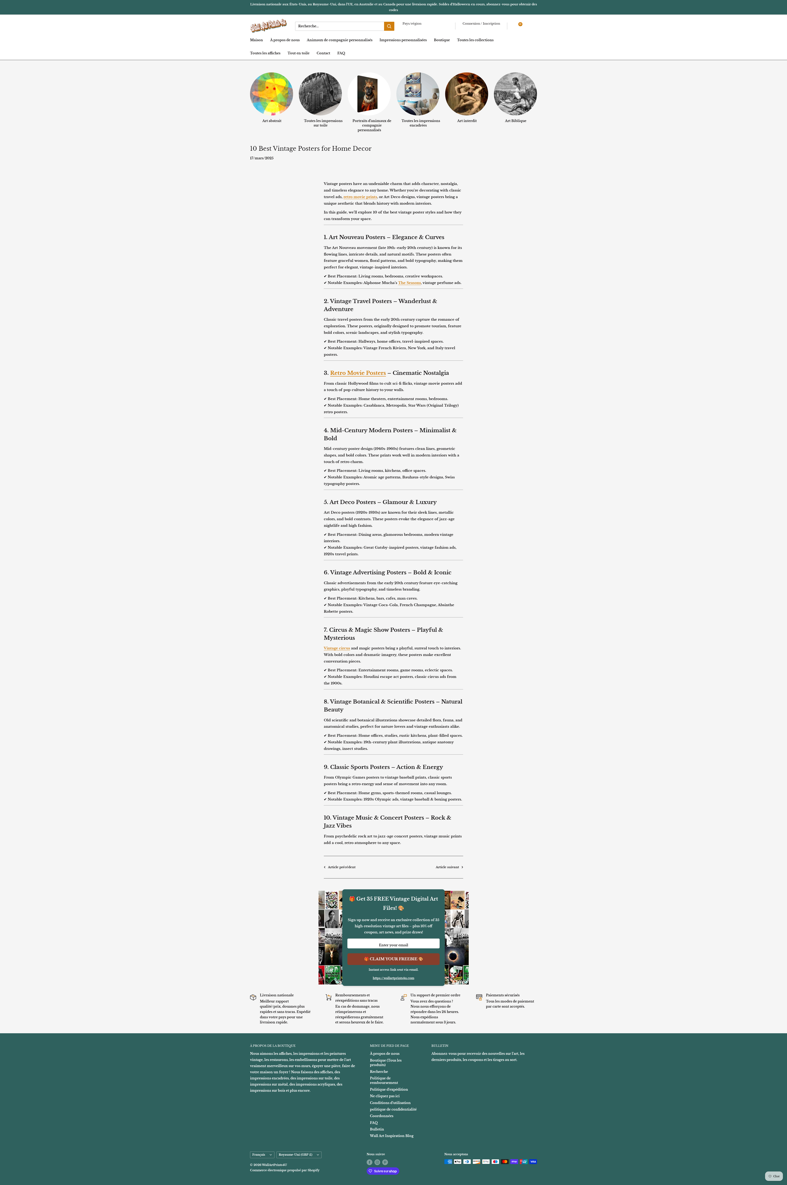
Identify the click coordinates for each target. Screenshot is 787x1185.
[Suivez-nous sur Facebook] (369, 1162)
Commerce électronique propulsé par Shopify (285, 1170)
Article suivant (447, 867)
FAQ (341, 53)
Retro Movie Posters (358, 373)
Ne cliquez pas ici (385, 1096)
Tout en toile (298, 53)
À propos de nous (285, 40)
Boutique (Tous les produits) (385, 1062)
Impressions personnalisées (403, 40)
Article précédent (342, 867)
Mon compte (474, 28)
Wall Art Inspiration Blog (392, 1136)
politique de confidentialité (393, 1109)
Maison (256, 40)
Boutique (442, 40)
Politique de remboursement (384, 1080)
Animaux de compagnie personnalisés (339, 40)
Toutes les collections (475, 40)
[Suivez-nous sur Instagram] (377, 1162)
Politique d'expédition (389, 1089)
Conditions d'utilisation (390, 1103)
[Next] (536, 98)
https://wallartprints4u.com (393, 978)
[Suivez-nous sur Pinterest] (385, 1162)
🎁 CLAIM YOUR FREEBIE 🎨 (393, 959)
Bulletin (377, 1129)
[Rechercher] (389, 26)
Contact (323, 53)
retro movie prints (360, 197)
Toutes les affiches (265, 53)
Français (258, 1154)
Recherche (379, 1072)
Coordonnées (381, 1116)
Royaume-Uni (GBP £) (295, 1154)
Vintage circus (337, 648)
